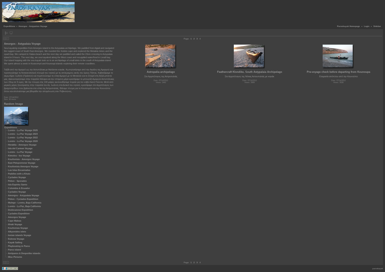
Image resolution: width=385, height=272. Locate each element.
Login (366, 26)
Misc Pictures (15, 257)
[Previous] (7, 38)
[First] (4, 38)
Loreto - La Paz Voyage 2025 (23, 130)
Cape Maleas (14, 221)
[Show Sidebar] (6, 33)
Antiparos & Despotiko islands (24, 253)
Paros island (14, 249)
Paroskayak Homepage (348, 26)
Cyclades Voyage (17, 177)
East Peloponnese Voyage (21, 163)
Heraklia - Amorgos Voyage (22, 145)
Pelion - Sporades (17, 181)
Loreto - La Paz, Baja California (24, 206)
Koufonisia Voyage (18, 228)
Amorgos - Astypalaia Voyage (23, 195)
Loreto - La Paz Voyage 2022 (23, 137)
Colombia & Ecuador (19, 188)
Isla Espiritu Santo (17, 184)
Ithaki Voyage (15, 224)
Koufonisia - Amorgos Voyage (24, 159)
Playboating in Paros (19, 246)
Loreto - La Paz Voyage (20, 152)
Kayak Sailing (15, 242)
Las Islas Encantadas (19, 170)
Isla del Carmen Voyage (20, 148)
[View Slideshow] (11, 33)
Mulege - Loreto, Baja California (24, 202)
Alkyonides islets (17, 231)
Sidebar (377, 26)
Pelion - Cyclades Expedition (23, 199)
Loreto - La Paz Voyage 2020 (23, 141)
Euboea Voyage (16, 239)
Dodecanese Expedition (20, 210)
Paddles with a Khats (19, 173)
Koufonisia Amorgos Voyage (23, 166)
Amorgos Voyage (17, 217)
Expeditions (9, 26)
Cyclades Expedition (19, 213)
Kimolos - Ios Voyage (19, 155)
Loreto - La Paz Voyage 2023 (23, 134)
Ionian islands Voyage (19, 235)
